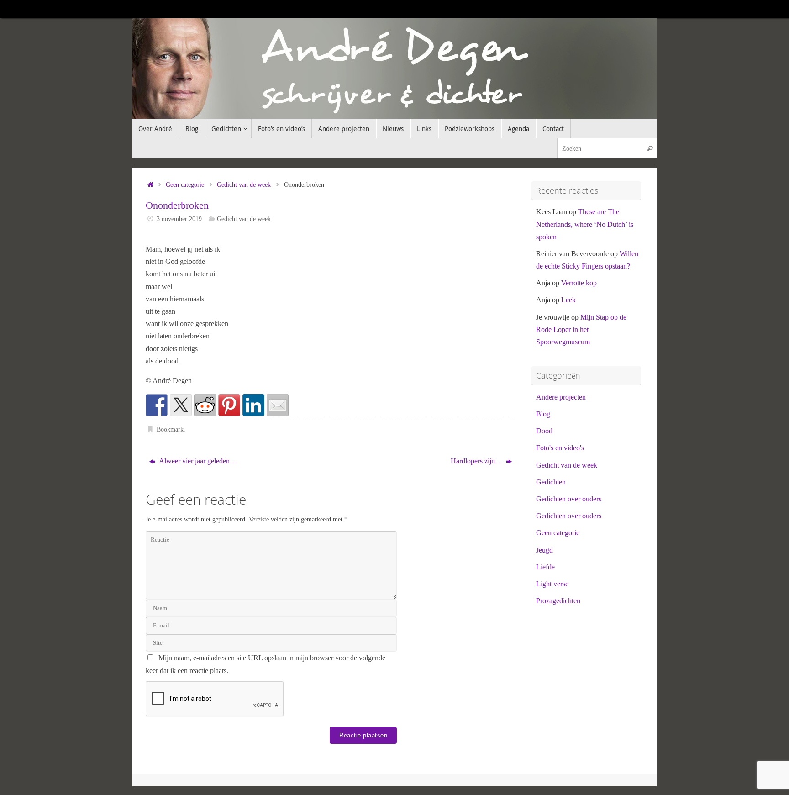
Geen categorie (185, 184)
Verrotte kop (579, 283)
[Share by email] (278, 405)
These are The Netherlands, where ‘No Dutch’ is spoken (584, 224)
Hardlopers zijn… (477, 461)
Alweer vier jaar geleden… (197, 461)
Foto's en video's (560, 448)
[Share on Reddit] (205, 405)
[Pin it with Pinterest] (229, 405)
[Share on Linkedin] (253, 405)
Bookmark (170, 429)
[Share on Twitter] (181, 405)
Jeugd (544, 550)
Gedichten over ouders (568, 499)
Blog (543, 414)
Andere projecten (561, 397)
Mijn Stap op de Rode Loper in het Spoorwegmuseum (581, 329)
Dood (544, 431)
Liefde (545, 567)
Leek (568, 300)
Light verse (552, 584)
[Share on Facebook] (157, 405)
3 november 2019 (179, 218)
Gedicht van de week (244, 184)
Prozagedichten (558, 601)
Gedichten (551, 482)
